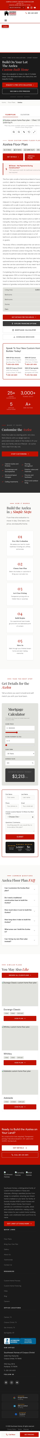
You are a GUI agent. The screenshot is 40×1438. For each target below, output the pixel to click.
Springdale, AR (9, 1333)
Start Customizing (19, 454)
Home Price (9, 724)
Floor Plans (11, 102)
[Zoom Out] (19, 132)
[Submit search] (5, 7)
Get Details (12, 157)
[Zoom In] (14, 132)
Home (4, 102)
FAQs (6, 1291)
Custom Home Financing (12, 1286)
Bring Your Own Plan (11, 1244)
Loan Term (9, 749)
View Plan (18, 1018)
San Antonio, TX (9, 1328)
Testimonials (8, 1260)
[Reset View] (29, 132)
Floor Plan (10, 115)
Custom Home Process (12, 1281)
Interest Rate (10, 759)
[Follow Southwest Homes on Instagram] (31, 8)
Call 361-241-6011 (21, 1155)
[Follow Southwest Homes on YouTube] (35, 8)
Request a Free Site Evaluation (19, 85)
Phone (7, 803)
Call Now (12, 1435)
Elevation (25, 115)
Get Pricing (29, 1434)
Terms (20, 1429)
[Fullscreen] (34, 132)
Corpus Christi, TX (10, 1322)
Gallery (6, 1249)
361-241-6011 (12, 375)
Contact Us (8, 1265)
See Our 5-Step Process (20, 91)
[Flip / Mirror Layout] (24, 132)
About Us (7, 1255)
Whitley (8, 1053)
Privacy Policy (11, 1429)
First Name (9, 794)
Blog (5, 1296)
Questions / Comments (13, 822)
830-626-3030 (13, 364)
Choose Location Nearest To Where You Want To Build (20, 813)
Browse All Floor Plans (19, 975)
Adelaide (8, 1097)
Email (23, 803)
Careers (7, 1301)
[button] (6, 20)
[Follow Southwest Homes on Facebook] (28, 8)
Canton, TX (8, 1317)
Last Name (24, 794)
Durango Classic (12, 1009)
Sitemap (26, 1429)
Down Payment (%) (13, 737)
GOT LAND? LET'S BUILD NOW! (18, 1224)
